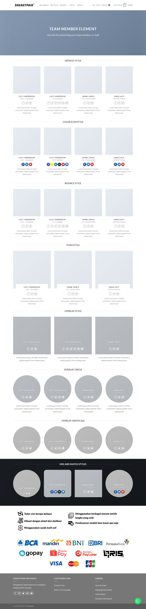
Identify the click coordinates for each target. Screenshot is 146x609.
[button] (138, 601)
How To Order (100, 585)
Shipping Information (103, 590)
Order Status (100, 594)
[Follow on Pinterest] (30, 103)
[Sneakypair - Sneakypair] (24, 5)
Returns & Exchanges (62, 590)
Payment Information (103, 598)
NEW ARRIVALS (44, 5)
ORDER (130, 5)
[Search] (93, 5)
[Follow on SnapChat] (52, 103)
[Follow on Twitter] (27, 103)
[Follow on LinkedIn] (67, 103)
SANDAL (79, 5)
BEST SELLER (54, 5)
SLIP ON (71, 5)
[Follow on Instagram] (19, 593)
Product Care (59, 585)
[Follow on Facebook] (23, 103)
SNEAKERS (63, 5)
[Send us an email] (59, 103)
